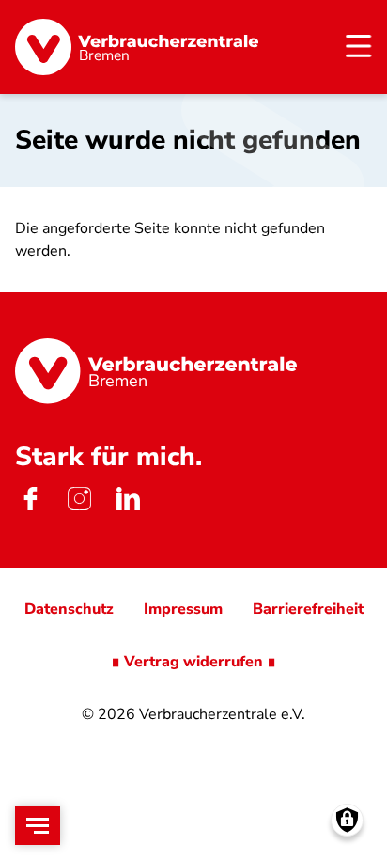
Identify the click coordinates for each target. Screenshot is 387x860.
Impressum (183, 609)
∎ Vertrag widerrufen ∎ (193, 661)
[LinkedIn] (127, 498)
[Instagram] (78, 498)
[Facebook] (30, 498)
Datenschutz (69, 609)
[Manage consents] (347, 820)
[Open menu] (37, 825)
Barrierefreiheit (308, 609)
